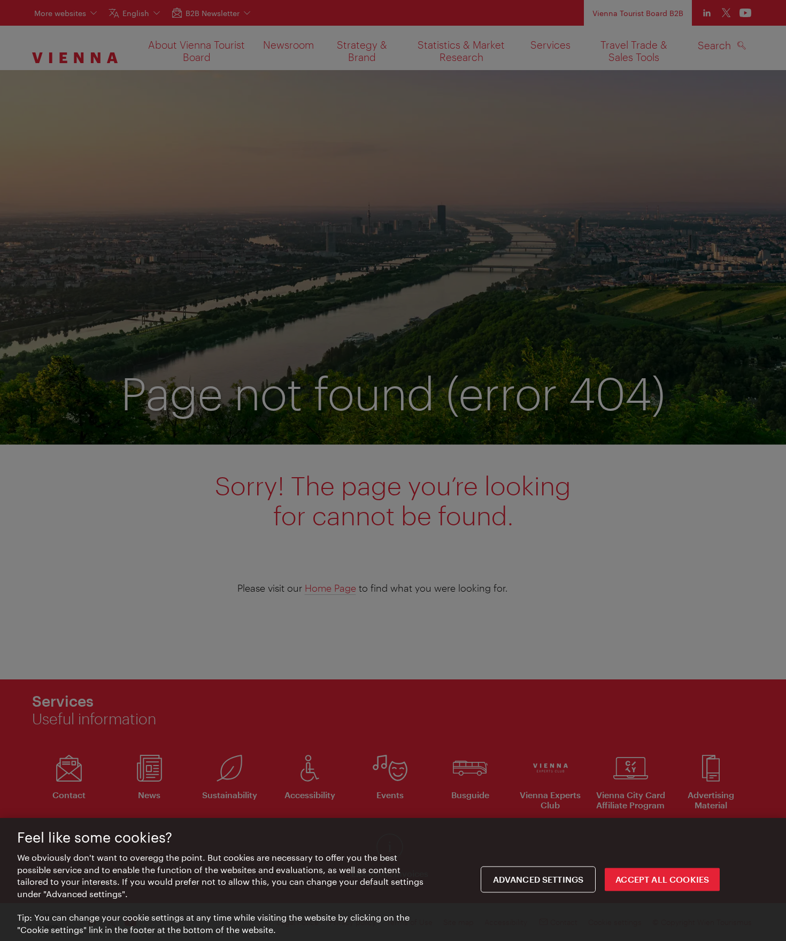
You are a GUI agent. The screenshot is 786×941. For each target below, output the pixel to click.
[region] (393, 879)
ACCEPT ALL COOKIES (662, 879)
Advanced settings (538, 879)
